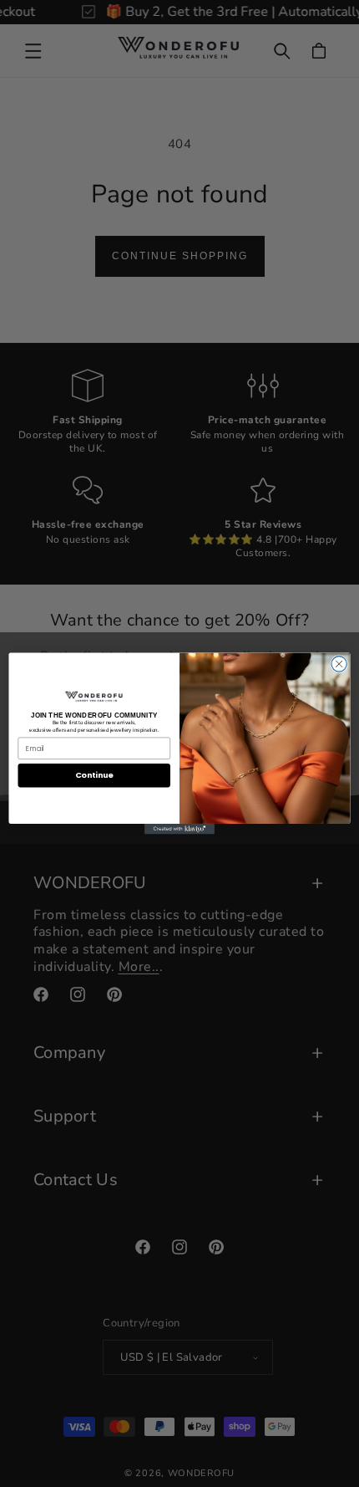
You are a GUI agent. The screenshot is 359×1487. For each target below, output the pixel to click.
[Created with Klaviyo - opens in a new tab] (179, 829)
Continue (94, 775)
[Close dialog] (338, 664)
